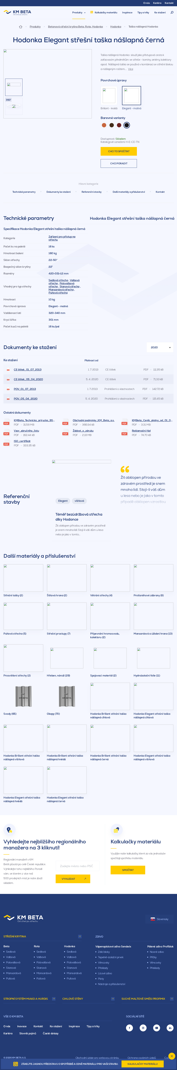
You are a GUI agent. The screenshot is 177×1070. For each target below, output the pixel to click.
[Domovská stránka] (20, 26)
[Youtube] (156, 1027)
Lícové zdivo (105, 973)
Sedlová (10, 951)
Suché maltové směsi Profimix (143, 998)
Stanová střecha (69, 286)
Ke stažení (56, 1026)
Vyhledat (68, 878)
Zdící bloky (104, 951)
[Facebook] (129, 1027)
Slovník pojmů (27, 1033)
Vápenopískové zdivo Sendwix (113, 946)
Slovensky (162, 919)
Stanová (11, 967)
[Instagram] (143, 1027)
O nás (6, 1026)
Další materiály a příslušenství (129, 191)
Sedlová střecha (58, 280)
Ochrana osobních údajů (142, 1057)
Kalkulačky (143, 1063)
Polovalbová (13, 962)
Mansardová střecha (61, 289)
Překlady (103, 968)
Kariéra (7, 1033)
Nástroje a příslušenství (111, 984)
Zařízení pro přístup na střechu (62, 238)
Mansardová (13, 973)
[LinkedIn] (170, 1027)
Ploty (101, 978)
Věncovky (103, 962)
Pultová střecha (58, 292)
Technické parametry (24, 191)
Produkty (35, 26)
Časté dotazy (50, 1033)
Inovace (22, 1026)
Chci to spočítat (118, 151)
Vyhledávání (172, 12)
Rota (37, 946)
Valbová (10, 957)
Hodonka (115, 26)
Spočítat (127, 870)
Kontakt (160, 191)
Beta (6, 946)
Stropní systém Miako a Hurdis (25, 998)
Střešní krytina (14, 936)
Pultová (10, 978)
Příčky (153, 957)
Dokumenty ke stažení (58, 191)
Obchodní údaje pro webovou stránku (97, 1057)
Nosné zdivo (157, 951)
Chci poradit (118, 163)
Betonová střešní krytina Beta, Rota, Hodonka (75, 26)
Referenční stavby (92, 191)
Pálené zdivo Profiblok (160, 946)
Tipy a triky (93, 1026)
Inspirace (74, 1026)
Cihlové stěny (72, 998)
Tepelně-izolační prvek (110, 957)
